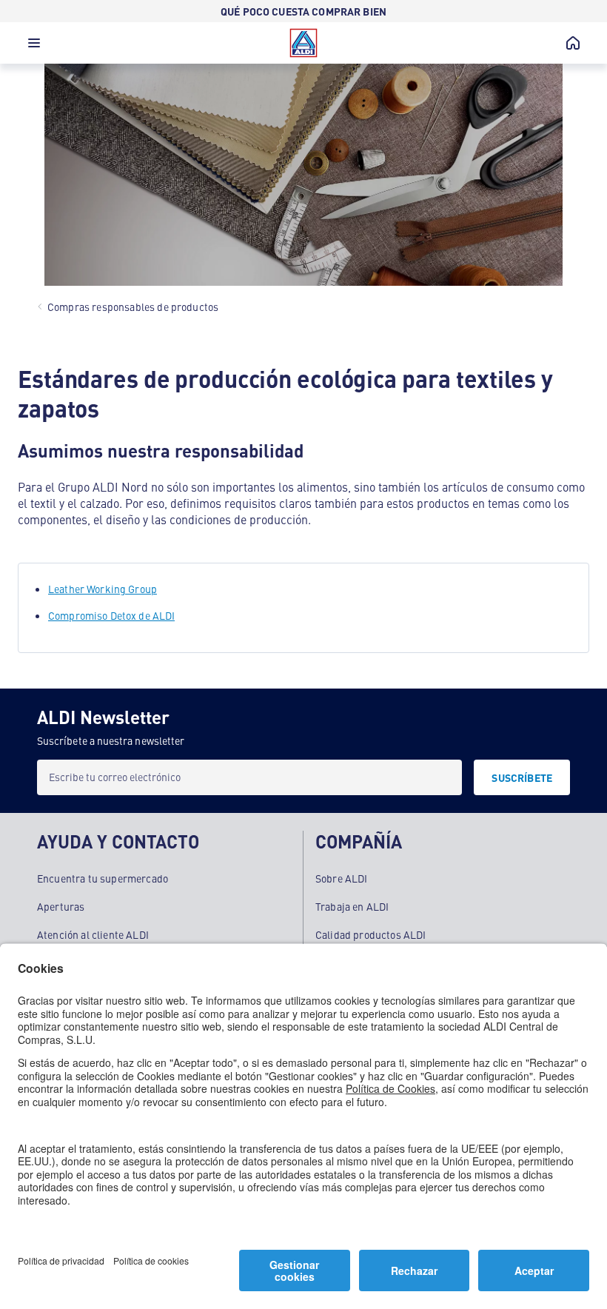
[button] (34, 46)
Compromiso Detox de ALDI (111, 615)
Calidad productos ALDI (370, 934)
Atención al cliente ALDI (93, 934)
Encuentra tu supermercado (102, 878)
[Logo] (303, 43)
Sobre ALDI (341, 878)
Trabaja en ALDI (352, 906)
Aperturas (60, 906)
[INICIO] (573, 43)
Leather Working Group (102, 588)
